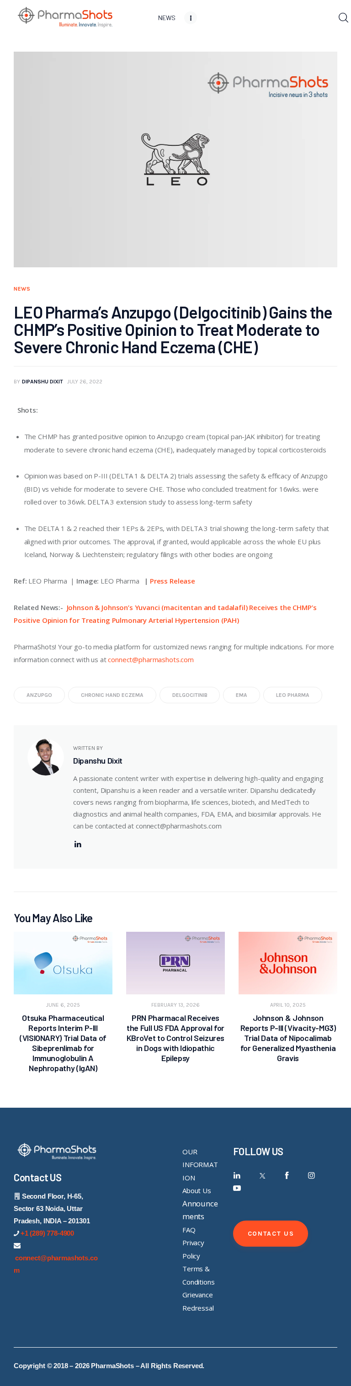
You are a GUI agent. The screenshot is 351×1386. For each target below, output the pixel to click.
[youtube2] (237, 1188)
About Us (196, 1190)
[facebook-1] (287, 1175)
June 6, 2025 (63, 1005)
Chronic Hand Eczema (112, 695)
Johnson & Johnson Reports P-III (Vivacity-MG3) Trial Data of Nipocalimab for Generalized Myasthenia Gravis (288, 1038)
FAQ (189, 1229)
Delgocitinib (189, 695)
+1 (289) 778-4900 (47, 1233)
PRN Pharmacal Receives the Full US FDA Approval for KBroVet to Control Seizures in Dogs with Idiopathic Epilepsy (175, 1038)
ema (241, 695)
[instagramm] (311, 1175)
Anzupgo (39, 695)
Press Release (172, 580)
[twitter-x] (262, 1175)
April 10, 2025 (288, 1005)
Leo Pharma (292, 695)
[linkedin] (77, 844)
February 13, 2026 (175, 1005)
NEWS (22, 289)
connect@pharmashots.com (151, 659)
